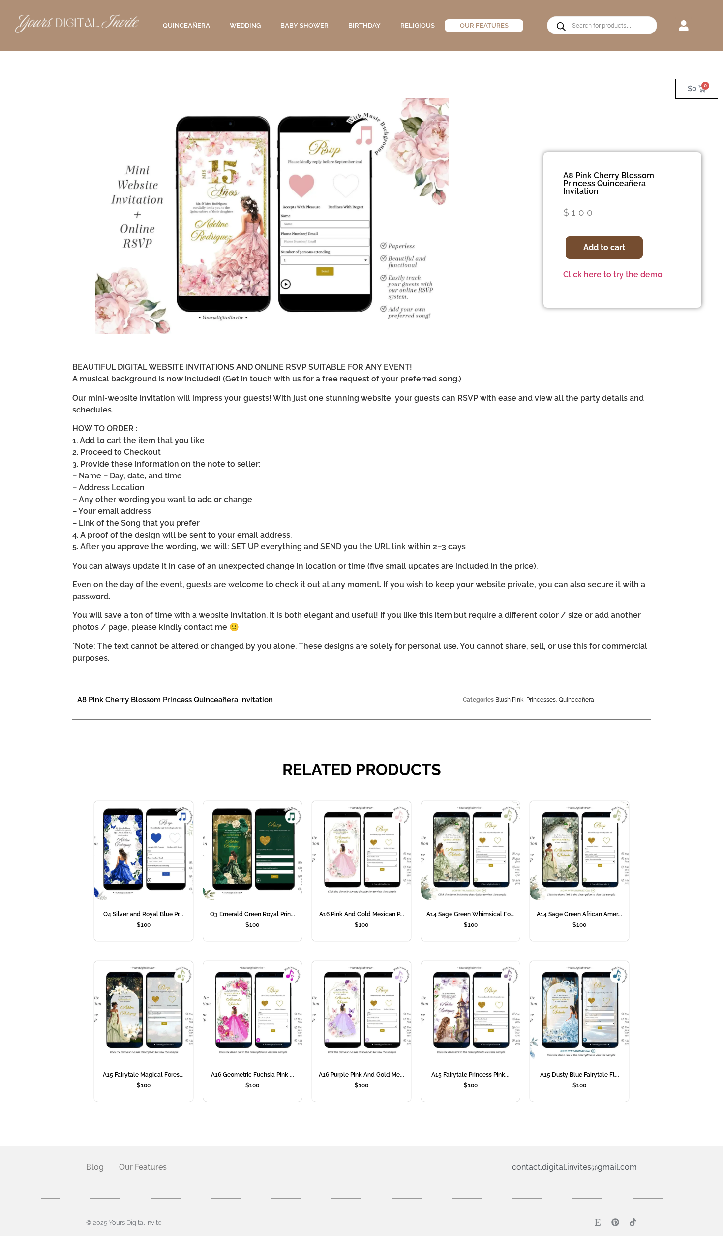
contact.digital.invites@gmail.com (574, 1167)
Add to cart (604, 247)
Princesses (541, 700)
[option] (272, 216)
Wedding (245, 25)
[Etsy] (598, 1222)
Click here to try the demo (613, 274)
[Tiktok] (633, 1222)
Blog (95, 1167)
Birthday (364, 25)
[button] (683, 25)
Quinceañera (186, 25)
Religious (417, 25)
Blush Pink (509, 700)
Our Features (484, 25)
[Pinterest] (615, 1222)
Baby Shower (304, 25)
